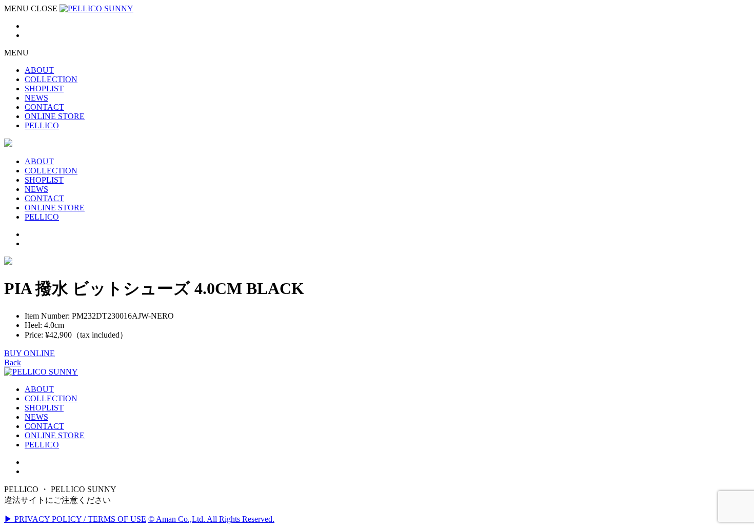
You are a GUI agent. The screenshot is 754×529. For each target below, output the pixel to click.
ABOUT (39, 389)
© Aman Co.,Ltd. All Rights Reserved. (211, 519)
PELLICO (42, 444)
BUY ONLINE (29, 353)
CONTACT (44, 426)
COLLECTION (51, 398)
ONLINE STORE (55, 435)
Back (12, 362)
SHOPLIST (44, 407)
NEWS (36, 417)
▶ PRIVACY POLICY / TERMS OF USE (75, 519)
